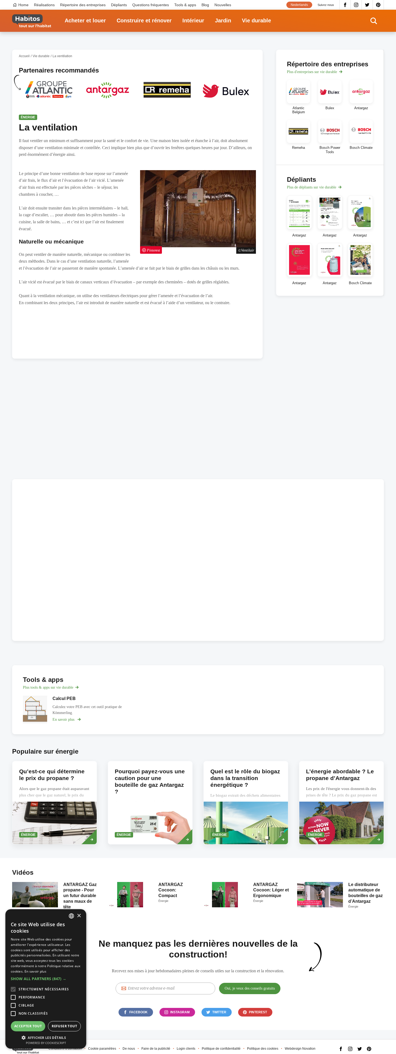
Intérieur (193, 20)
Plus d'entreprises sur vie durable (312, 72)
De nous (129, 1048)
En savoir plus (35, 971)
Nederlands (299, 5)
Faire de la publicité (155, 1048)
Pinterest (378, 5)
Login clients (186, 1048)
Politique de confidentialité (221, 1048)
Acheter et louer (85, 20)
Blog (205, 5)
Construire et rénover (144, 20)
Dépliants (119, 5)
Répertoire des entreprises (83, 5)
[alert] (45, 979)
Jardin (223, 20)
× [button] (79, 916)
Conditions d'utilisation (65, 1048)
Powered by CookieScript (46, 1043)
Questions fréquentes (150, 5)
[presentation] (341, 802)
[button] (46, 979)
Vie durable (256, 20)
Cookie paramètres (102, 1048)
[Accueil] (31, 21)
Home (23, 5)
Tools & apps (185, 5)
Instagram (356, 5)
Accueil (24, 56)
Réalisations (44, 5)
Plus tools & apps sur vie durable (48, 687)
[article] (48, 93)
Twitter (367, 5)
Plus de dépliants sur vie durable (311, 187)
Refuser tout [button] (64, 1026)
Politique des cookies (262, 1048)
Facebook (345, 5)
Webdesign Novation (300, 1048)
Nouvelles (222, 5)
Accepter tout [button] (28, 1026)
